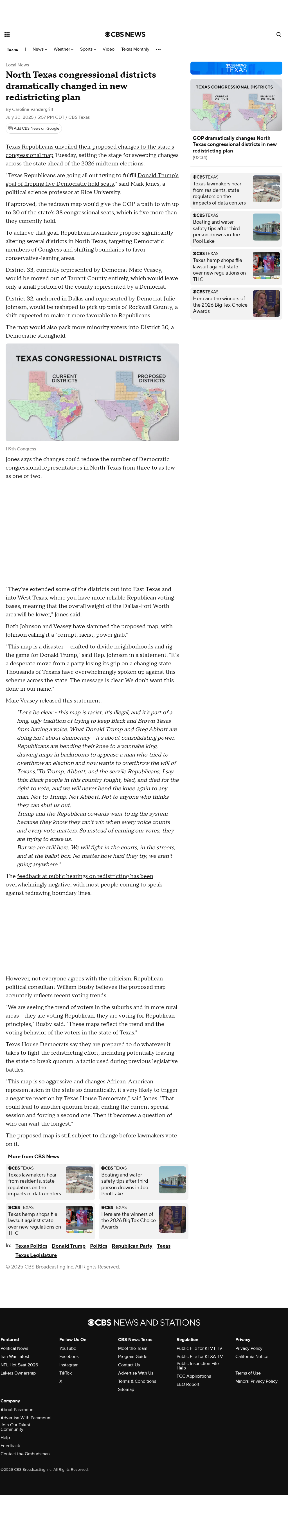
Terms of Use (248, 1373)
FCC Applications (194, 1376)
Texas (12, 49)
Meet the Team (132, 1348)
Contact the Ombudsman (25, 1454)
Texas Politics (31, 1246)
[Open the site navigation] (44, 34)
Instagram (68, 1365)
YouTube (67, 1348)
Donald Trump (69, 1246)
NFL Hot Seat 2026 (19, 1365)
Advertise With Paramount (26, 1418)
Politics (98, 1246)
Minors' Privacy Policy (256, 1381)
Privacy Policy (248, 1348)
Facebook (69, 1356)
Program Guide (132, 1356)
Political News (14, 1348)
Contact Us (129, 1365)
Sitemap (126, 1389)
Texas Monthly (135, 49)
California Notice (251, 1356)
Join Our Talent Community (15, 1427)
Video (108, 49)
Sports (87, 49)
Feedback (10, 1445)
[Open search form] (278, 34)
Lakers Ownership (18, 1373)
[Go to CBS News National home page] (125, 34)
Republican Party (132, 1246)
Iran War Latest (15, 1356)
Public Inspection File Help (198, 1365)
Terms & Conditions (137, 1381)
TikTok (65, 1373)
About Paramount (18, 1409)
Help (5, 1437)
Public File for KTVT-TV (199, 1348)
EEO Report (188, 1384)
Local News (17, 65)
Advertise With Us (135, 1373)
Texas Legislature (36, 1255)
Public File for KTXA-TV (200, 1356)
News (39, 49)
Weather (62, 49)
